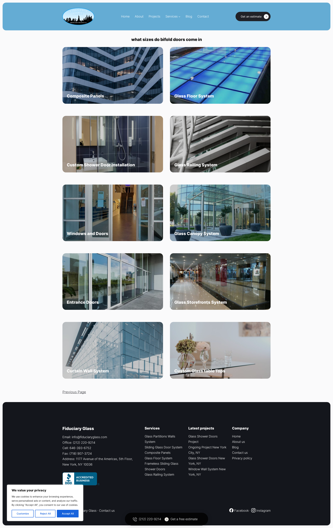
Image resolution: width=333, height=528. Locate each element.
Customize (23, 513)
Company (240, 428)
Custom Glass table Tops (199, 371)
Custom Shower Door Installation (101, 165)
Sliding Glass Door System (163, 447)
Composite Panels (85, 96)
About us (238, 442)
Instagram (263, 510)
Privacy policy (242, 458)
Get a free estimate (184, 519)
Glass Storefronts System (200, 302)
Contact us (240, 452)
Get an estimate (251, 16)
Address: (69, 459)
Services (171, 16)
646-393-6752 (80, 448)
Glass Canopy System (196, 233)
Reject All (45, 513)
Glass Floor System (194, 96)
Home (236, 436)
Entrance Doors (83, 302)
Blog (235, 447)
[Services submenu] (179, 17)
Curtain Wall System (88, 371)
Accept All (68, 513)
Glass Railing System (195, 165)
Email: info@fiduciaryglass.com (84, 437)
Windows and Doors (87, 233)
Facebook (241, 510)
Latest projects (201, 428)
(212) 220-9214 (84, 442)
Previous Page (74, 392)
